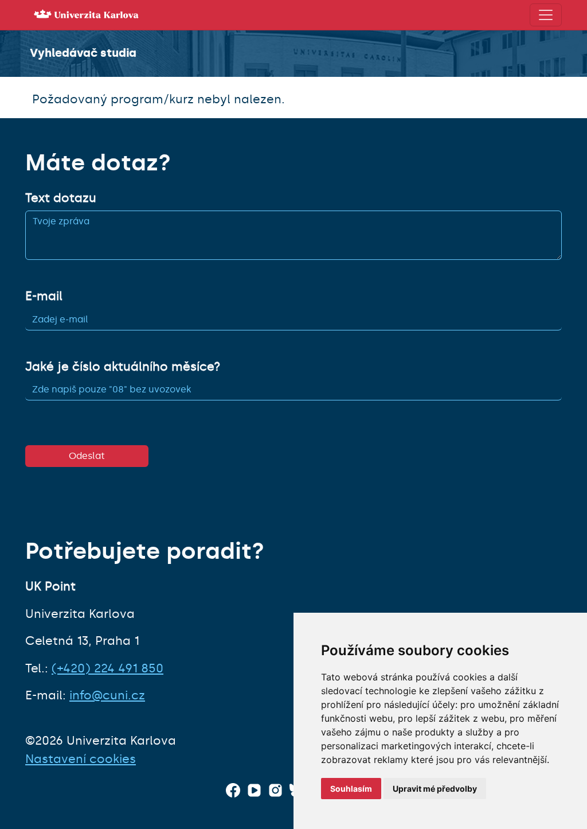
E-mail (43, 296)
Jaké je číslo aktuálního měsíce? (122, 366)
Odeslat (87, 455)
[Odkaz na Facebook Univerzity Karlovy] (233, 790)
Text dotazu (60, 197)
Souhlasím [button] (351, 788)
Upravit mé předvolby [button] (435, 788)
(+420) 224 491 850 (107, 668)
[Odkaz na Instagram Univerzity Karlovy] (275, 790)
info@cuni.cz (107, 695)
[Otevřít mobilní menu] (546, 14)
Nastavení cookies (80, 759)
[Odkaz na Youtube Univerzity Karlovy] (254, 790)
